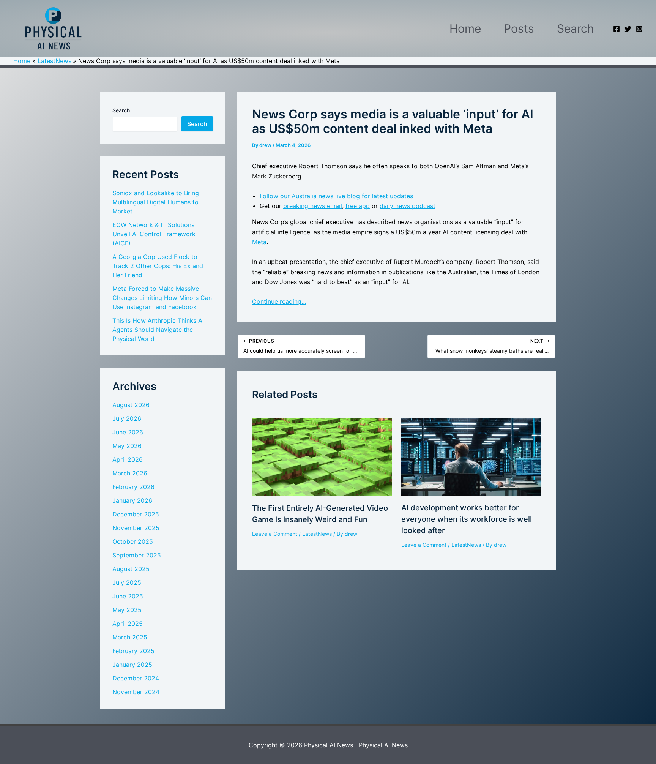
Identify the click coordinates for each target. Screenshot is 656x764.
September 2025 (136, 555)
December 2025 (135, 514)
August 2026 (131, 405)
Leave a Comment (274, 533)
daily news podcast (407, 206)
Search (575, 28)
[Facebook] (616, 28)
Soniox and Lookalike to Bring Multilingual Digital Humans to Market (155, 202)
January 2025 (132, 664)
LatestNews (317, 533)
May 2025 (127, 610)
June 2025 (127, 596)
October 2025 (132, 541)
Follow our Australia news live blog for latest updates (336, 196)
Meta (259, 242)
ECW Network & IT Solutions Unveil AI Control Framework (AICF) (154, 234)
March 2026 (129, 473)
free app (357, 206)
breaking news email (312, 206)
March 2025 (129, 637)
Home (465, 28)
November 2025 (135, 528)
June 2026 (127, 432)
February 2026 (133, 487)
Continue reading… (279, 301)
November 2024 (135, 692)
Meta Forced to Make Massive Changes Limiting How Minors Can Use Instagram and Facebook (162, 298)
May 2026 (127, 446)
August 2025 (131, 569)
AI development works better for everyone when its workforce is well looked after (466, 519)
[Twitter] (627, 28)
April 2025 (127, 623)
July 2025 (126, 582)
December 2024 (135, 678)
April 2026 (127, 459)
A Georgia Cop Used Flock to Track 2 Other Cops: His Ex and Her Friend (157, 266)
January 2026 (132, 500)
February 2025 (133, 651)
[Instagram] (639, 28)
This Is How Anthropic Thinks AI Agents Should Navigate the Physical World (158, 330)
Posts (519, 28)
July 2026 (126, 418)
